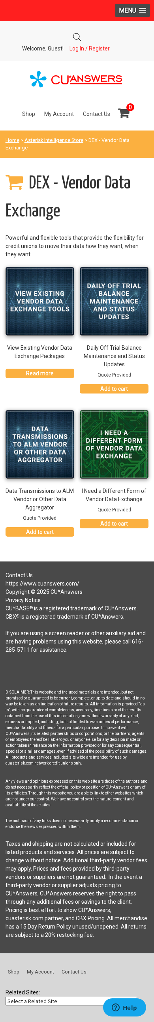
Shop (28, 114)
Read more (40, 373)
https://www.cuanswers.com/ (42, 583)
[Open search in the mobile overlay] (77, 35)
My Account (59, 114)
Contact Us (96, 114)
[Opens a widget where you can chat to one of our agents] (124, 1008)
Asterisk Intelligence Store (53, 140)
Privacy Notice (23, 600)
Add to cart (114, 389)
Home (12, 140)
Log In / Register (89, 48)
